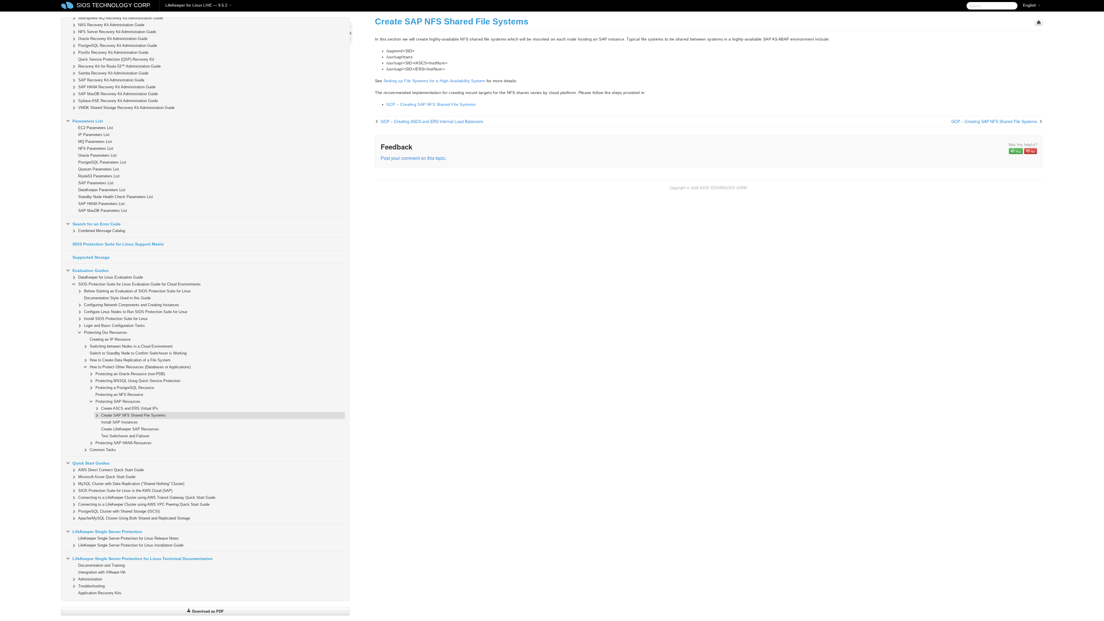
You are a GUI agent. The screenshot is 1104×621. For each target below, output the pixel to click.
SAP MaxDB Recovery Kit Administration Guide (118, 94)
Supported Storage (91, 257)
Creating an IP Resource (110, 339)
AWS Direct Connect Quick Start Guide (111, 470)
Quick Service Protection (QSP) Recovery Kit (116, 59)
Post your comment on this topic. (413, 158)
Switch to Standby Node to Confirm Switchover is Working (138, 353)
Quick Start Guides (91, 463)
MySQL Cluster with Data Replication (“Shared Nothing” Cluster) (131, 484)
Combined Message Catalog (101, 231)
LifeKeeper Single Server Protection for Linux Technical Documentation (142, 558)
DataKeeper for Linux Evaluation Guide (110, 277)
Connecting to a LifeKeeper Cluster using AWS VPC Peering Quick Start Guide (144, 504)
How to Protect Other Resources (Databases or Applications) (140, 367)
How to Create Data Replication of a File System (130, 360)
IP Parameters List (94, 135)
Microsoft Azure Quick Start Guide (106, 477)
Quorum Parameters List (98, 169)
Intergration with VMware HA (102, 572)
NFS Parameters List (95, 148)
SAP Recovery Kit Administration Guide (111, 80)
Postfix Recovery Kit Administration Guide (113, 52)
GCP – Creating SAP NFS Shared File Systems (431, 104)
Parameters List (87, 121)
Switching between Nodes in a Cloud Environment (131, 346)
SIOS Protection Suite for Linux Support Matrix (118, 244)
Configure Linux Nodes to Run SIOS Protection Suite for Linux (135, 312)
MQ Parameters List (95, 141)
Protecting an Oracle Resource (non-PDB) (130, 374)
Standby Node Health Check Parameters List (115, 197)
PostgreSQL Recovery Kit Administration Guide (117, 45)
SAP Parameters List (96, 183)
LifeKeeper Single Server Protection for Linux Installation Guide (130, 545)
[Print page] (1039, 23)
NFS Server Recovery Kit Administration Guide (117, 32)
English (1030, 5)
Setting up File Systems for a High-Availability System (434, 80)
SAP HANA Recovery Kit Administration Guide (117, 87)
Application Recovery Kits (99, 593)
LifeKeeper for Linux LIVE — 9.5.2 (197, 5)
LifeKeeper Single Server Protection (107, 531)
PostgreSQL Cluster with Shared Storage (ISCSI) (119, 511)
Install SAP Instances (119, 422)
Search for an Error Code (96, 224)
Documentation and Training (101, 565)
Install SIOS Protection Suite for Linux (116, 319)
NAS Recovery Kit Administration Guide (111, 25)
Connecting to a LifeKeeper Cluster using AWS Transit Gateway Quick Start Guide (146, 497)
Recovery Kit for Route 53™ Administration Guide (119, 66)
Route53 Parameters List (99, 176)
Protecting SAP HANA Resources (123, 443)
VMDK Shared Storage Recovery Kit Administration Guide (126, 108)
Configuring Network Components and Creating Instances (131, 305)
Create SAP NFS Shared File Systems (133, 415)
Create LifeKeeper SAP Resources (130, 429)
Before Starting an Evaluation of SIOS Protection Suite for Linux (137, 291)
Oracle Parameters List (97, 155)
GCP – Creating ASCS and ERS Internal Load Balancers (432, 121)
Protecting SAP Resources (117, 401)
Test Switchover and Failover (125, 436)
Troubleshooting (91, 586)
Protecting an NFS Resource (119, 394)
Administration (90, 579)
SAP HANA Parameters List (101, 204)
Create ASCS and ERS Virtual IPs (129, 408)
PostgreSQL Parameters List (102, 162)
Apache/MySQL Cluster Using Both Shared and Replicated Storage (134, 518)
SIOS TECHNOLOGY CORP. (113, 5)
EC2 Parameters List (95, 128)
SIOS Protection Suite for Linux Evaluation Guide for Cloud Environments (139, 284)
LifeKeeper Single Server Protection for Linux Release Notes (128, 538)
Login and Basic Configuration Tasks (114, 325)
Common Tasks (103, 450)
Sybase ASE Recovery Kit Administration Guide (118, 101)
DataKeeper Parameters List (101, 190)
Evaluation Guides (90, 270)
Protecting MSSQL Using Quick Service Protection (137, 381)
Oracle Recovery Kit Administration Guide (112, 39)
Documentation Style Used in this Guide (117, 298)
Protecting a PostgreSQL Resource (124, 388)
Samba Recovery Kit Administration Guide (113, 73)
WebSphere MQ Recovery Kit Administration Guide (120, 18)
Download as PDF (207, 611)
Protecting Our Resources (105, 332)
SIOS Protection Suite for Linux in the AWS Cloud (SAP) (125, 490)
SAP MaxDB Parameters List (102, 210)
